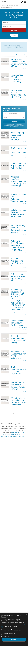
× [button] (26, 614)
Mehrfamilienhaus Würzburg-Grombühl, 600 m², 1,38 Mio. (18, 213)
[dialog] (14, 629)
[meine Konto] (22, 2)
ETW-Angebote (15, 432)
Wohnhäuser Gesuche (13, 434)
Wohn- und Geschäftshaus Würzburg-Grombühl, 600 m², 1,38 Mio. (17, 245)
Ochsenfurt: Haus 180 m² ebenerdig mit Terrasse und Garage (18, 339)
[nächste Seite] (14, 414)
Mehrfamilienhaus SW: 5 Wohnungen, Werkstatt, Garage (18, 197)
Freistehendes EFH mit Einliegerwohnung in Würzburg (18, 78)
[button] (14, 35)
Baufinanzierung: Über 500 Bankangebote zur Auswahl (18, 228)
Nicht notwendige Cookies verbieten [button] (14, 643)
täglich (5, 117)
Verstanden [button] (14, 639)
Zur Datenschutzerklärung (19, 624)
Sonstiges (21, 436)
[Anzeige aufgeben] (19, 2)
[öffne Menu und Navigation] (24, 2)
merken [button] (24, 68)
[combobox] (14, 26)
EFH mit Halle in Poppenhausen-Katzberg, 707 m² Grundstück (18, 401)
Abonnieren (14, 121)
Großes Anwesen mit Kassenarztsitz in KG (18, 151)
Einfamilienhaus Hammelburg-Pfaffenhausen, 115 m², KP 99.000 (18, 324)
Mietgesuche (13, 436)
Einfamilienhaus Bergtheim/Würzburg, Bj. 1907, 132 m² (18, 277)
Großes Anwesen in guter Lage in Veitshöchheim (18, 166)
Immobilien (5, 22)
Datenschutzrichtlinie (17, 124)
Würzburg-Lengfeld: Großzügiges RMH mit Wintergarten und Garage (18, 181)
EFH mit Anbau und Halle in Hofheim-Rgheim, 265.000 (18, 385)
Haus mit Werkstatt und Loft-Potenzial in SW (17, 262)
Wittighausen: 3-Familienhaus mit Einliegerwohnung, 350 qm (18, 62)
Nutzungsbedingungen (8, 125)
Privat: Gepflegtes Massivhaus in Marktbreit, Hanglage (18, 136)
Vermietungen (5, 436)
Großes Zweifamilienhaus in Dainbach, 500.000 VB (18, 370)
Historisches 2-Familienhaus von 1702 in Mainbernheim (18, 354)
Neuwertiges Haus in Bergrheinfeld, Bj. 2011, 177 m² (18, 93)
